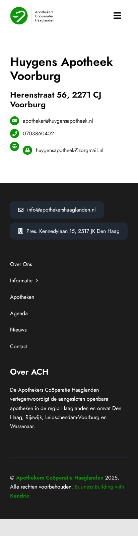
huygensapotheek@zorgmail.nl (70, 150)
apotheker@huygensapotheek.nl (58, 121)
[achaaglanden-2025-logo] (32, 9)
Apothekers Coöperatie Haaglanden (60, 478)
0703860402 (38, 133)
